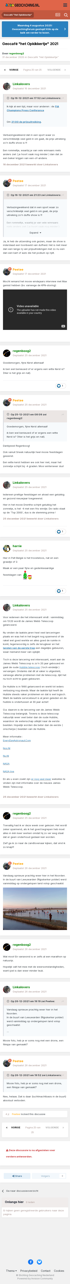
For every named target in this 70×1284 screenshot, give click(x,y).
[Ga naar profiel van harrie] (6, 548)
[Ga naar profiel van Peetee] (6, 183)
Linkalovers (53, 98)
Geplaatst (29, 88)
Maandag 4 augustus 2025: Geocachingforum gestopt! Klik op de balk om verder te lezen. (35, 29)
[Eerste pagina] (4, 70)
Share (18, 1175)
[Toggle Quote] (8, 98)
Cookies (59, 1270)
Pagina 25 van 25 (33, 69)
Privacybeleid (28, 1270)
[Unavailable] (35, 908)
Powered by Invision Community (35, 1278)
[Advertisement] (35, 1239)
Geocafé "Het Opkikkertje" (43, 57)
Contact (45, 1270)
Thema (10, 1270)
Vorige (13, 69)
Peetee (50, 1001)
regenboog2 (14, 418)
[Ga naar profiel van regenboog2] (6, 353)
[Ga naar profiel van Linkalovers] (6, 86)
